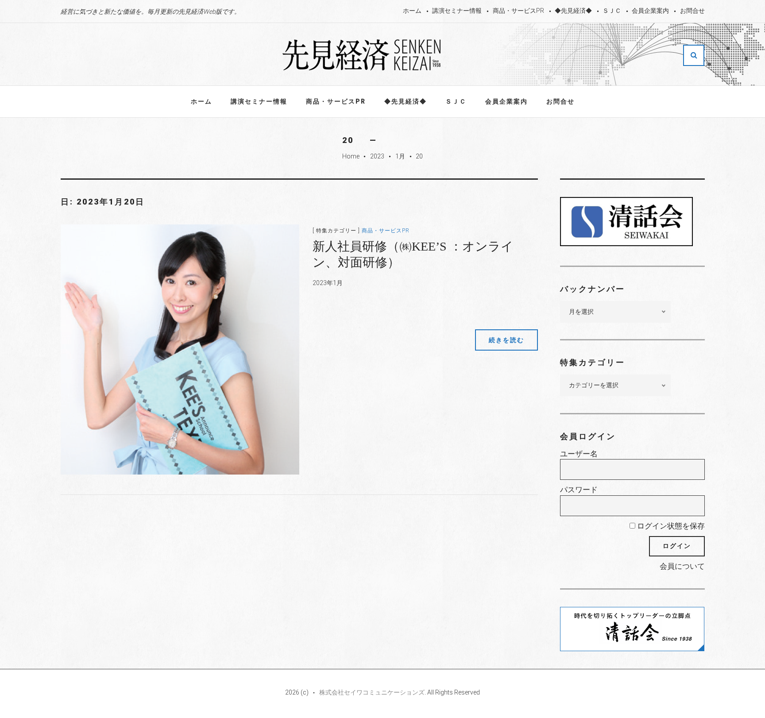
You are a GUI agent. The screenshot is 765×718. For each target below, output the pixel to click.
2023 (377, 156)
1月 (400, 156)
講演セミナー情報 (457, 10)
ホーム (412, 10)
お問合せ (692, 10)
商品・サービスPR (518, 10)
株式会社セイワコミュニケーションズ (372, 692)
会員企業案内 (650, 10)
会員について (682, 566)
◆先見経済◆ (573, 10)
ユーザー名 (579, 453)
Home (350, 156)
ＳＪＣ (612, 10)
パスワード (579, 489)
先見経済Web (362, 54)
